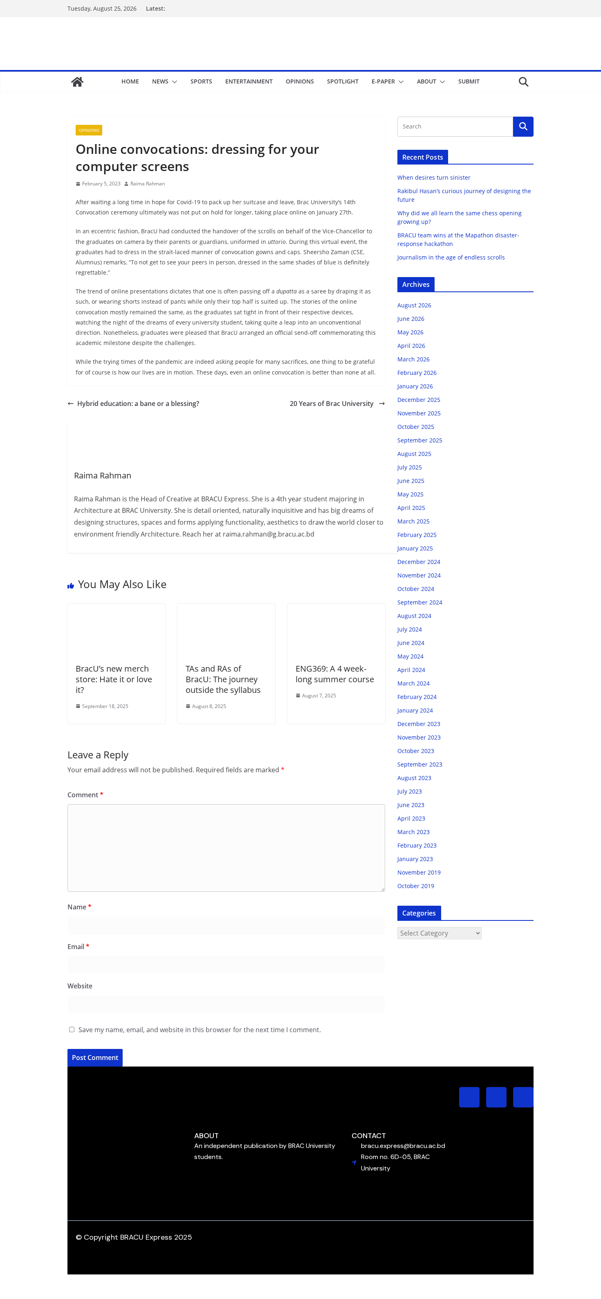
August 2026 (414, 305)
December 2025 (418, 400)
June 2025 (410, 481)
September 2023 (419, 764)
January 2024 (415, 710)
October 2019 (415, 886)
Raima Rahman (147, 183)
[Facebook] (496, 1097)
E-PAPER (383, 81)
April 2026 (411, 346)
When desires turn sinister (434, 177)
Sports (201, 81)
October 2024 (415, 589)
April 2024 (411, 670)
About (426, 81)
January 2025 (415, 548)
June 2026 (410, 318)
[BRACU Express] (77, 82)
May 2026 (410, 332)
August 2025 (414, 454)
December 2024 (418, 562)
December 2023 (418, 724)
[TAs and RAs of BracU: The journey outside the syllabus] (226, 609)
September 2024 (419, 602)
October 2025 (415, 427)
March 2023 (413, 832)
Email (78, 946)
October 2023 (415, 751)
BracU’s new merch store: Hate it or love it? (114, 679)
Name (79, 906)
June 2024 (410, 643)
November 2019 (419, 872)
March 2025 (413, 521)
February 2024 (417, 697)
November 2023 (419, 737)
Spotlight (343, 81)
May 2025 (410, 494)
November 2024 (419, 575)
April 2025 (411, 508)
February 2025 (417, 535)
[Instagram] (469, 1097)
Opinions (300, 81)
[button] (172, 82)
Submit (469, 81)
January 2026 (415, 386)
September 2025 (419, 440)
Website (79, 985)
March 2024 (413, 683)
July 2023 (409, 791)
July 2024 (409, 629)
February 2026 (417, 373)
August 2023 (414, 778)
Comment (85, 794)
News (160, 81)
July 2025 (409, 467)
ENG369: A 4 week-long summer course (335, 674)
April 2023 (411, 818)
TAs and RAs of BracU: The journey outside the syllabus (224, 679)
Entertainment (249, 81)
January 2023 (415, 859)
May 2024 (410, 656)
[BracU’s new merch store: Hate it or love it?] (116, 609)
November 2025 (419, 413)
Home (130, 81)
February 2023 (417, 845)
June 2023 (410, 805)
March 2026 (413, 359)
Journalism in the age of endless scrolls (451, 257)
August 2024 (414, 616)
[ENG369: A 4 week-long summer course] (336, 609)
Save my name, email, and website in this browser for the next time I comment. (199, 1029)
